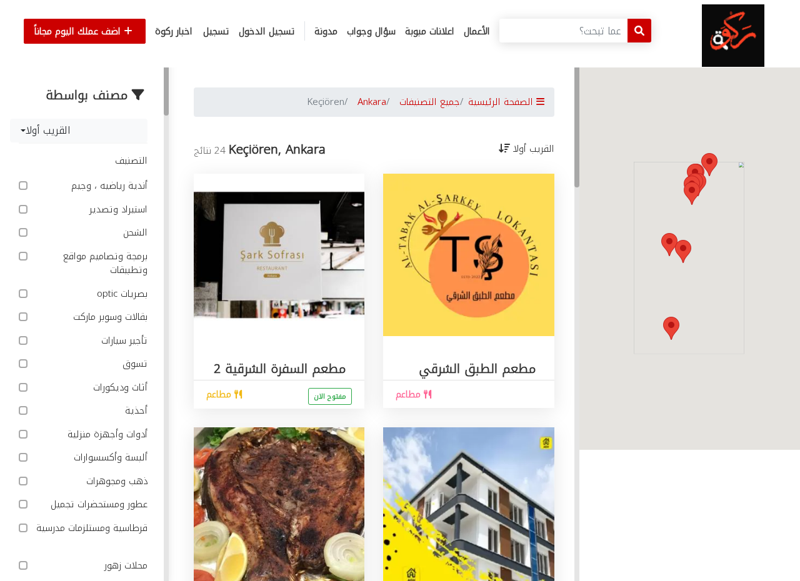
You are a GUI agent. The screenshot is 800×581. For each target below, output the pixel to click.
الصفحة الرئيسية (502, 102)
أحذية (135, 411)
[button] (671, 328)
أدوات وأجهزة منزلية (106, 434)
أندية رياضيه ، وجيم (108, 186)
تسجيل (216, 31)
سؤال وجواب (371, 31)
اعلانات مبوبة (429, 31)
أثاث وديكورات (119, 387)
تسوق (133, 364)
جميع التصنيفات (429, 102)
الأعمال (477, 31)
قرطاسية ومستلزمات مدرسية (92, 529)
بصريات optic (121, 294)
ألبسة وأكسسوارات (109, 457)
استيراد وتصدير (117, 209)
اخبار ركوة (173, 31)
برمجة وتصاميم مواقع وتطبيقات (105, 263)
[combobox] (79, 130)
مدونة (326, 31)
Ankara (372, 102)
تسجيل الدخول (267, 31)
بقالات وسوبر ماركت (109, 317)
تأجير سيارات (123, 341)
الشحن (134, 233)
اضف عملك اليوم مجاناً (79, 31)
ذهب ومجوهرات (115, 481)
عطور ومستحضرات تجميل (98, 504)
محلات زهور (124, 566)
